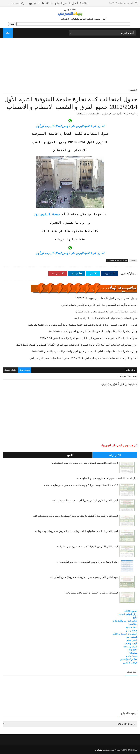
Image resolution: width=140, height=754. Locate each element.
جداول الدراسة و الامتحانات (117, 260)
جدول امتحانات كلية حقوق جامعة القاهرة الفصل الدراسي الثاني (105, 318)
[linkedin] (52, 3)
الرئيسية (133, 90)
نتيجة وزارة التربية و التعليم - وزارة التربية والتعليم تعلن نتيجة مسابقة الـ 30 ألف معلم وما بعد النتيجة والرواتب (82, 324)
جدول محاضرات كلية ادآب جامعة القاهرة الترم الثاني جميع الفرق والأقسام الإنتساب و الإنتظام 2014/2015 (84, 351)
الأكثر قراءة (115, 455)
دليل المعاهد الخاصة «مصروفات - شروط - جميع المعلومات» (107, 478)
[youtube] (30, 3)
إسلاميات (133, 624)
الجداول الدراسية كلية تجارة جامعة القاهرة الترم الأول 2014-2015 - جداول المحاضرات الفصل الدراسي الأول (83, 358)
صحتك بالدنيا (131, 630)
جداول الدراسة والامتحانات (125, 620)
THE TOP (132, 649)
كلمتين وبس (131, 637)
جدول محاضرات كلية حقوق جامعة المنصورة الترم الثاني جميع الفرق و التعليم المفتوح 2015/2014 (88, 338)
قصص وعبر (132, 640)
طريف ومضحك (130, 646)
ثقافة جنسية (131, 627)
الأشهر (70, 455)
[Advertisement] (70, 64)
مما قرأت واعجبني (128, 659)
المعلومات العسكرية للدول (125, 633)
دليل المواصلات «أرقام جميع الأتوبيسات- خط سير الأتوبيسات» (87, 562)
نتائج (135, 617)
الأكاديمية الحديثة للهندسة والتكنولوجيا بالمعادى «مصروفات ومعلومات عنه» (81, 485)
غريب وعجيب (131, 643)
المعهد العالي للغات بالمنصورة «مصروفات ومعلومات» (91, 592)
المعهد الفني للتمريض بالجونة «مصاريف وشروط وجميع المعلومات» (84, 463)
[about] (61, 3)
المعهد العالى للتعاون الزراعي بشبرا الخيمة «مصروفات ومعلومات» (85, 500)
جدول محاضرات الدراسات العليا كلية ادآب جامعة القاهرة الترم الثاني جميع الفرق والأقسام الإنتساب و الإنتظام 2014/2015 (76, 344)
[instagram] (35, 3)
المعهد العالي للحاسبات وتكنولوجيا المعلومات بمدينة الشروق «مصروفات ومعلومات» (76, 531)
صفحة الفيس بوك (46, 214)
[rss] (43, 3)
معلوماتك (133, 653)
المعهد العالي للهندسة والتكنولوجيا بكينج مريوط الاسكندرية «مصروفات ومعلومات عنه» (75, 515)
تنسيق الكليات (130, 611)
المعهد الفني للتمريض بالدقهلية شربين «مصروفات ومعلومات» (87, 546)
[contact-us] (73, 3)
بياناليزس (98, 750)
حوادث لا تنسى (130, 662)
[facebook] (39, 3)
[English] (84, 3)
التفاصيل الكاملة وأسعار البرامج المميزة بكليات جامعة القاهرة (106, 311)
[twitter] (47, 3)
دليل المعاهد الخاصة (127, 614)
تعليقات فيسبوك (10, 370)
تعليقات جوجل (24, 370)
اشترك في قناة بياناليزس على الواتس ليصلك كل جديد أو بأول (70, 126)
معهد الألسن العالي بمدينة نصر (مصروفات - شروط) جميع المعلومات (84, 577)
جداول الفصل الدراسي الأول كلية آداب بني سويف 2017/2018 (106, 298)
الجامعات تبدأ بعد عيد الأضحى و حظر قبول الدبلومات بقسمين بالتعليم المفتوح (99, 305)
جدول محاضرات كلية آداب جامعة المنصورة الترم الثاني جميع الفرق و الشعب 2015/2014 (93, 331)
